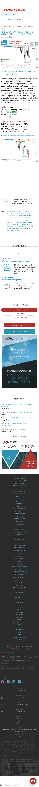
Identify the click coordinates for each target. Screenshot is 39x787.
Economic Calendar (19, 317)
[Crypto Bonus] (7, 269)
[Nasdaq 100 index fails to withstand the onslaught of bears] (31, 43)
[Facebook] (8, 681)
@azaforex (21, 711)
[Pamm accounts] (19, 361)
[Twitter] (2, 681)
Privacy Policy (14, 648)
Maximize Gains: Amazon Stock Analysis (13, 429)
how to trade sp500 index (14, 211)
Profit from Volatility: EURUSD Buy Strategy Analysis (17, 418)
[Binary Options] (19, 454)
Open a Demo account (19, 331)
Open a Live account (19, 325)
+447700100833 (21, 691)
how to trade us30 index (23, 216)
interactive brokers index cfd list (17, 218)
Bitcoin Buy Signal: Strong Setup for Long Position (16, 412)
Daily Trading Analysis (20, 310)
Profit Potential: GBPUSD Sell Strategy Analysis (15, 423)
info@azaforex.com (21, 704)
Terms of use (25, 648)
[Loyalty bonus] (7, 288)
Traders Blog (19, 314)
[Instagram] (13, 681)
